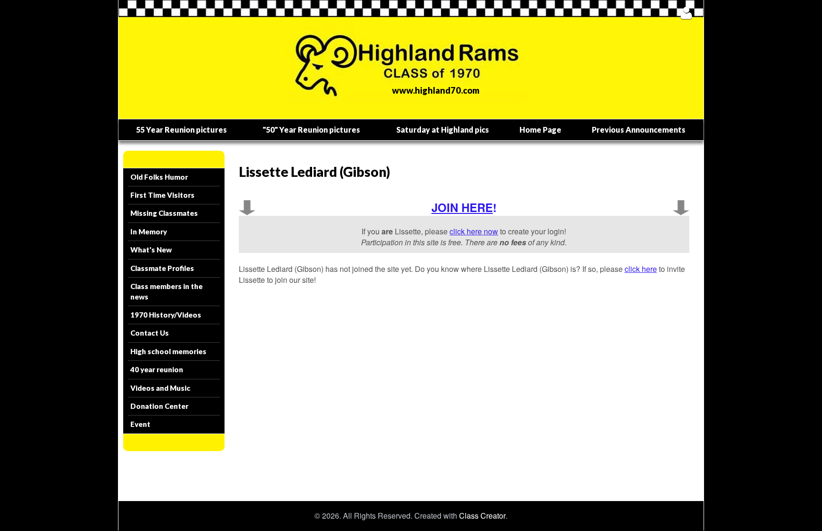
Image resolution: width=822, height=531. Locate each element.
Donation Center (159, 406)
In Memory (148, 231)
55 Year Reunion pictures (181, 129)
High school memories (168, 351)
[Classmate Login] (686, 12)
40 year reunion (156, 369)
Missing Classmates (164, 213)
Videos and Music (160, 388)
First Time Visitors (162, 195)
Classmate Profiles (162, 268)
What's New (151, 249)
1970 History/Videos (165, 314)
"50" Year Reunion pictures (311, 129)
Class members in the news (166, 291)
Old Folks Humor (159, 177)
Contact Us (149, 332)
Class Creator (482, 516)
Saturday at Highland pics (442, 129)
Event (140, 424)
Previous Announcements (638, 129)
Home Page (540, 129)
